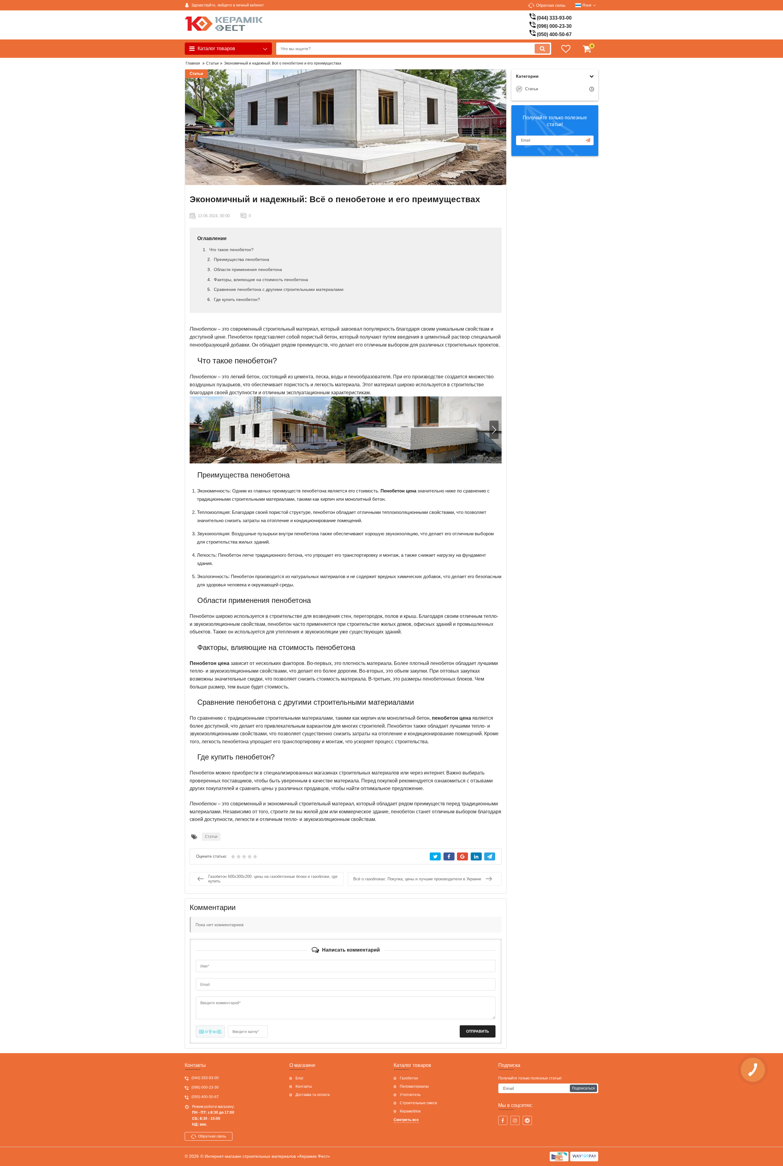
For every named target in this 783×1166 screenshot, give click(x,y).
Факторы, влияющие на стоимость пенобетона (261, 279)
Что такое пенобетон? (231, 249)
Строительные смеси (418, 1103)
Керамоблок (410, 1111)
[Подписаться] (587, 140)
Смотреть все (406, 1120)
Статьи (196, 73)
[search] (542, 49)
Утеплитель (410, 1095)
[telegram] (527, 1120)
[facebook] (502, 1120)
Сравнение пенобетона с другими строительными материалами (278, 289)
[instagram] (515, 1120)
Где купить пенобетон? (237, 299)
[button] (494, 430)
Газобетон (409, 1078)
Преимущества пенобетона (241, 259)
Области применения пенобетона (248, 269)
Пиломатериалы (414, 1086)
